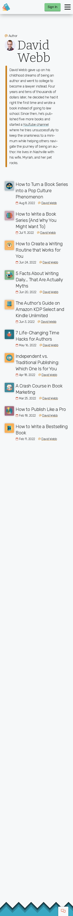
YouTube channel (36, 124)
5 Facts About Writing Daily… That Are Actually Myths (39, 280)
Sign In (52, 7)
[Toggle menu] (67, 7)
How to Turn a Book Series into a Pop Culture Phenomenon (42, 191)
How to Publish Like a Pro (41, 409)
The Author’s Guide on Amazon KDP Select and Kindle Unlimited (40, 309)
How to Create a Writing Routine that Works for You (39, 250)
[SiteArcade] (6, 7)
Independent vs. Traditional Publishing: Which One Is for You (37, 362)
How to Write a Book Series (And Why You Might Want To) (36, 220)
